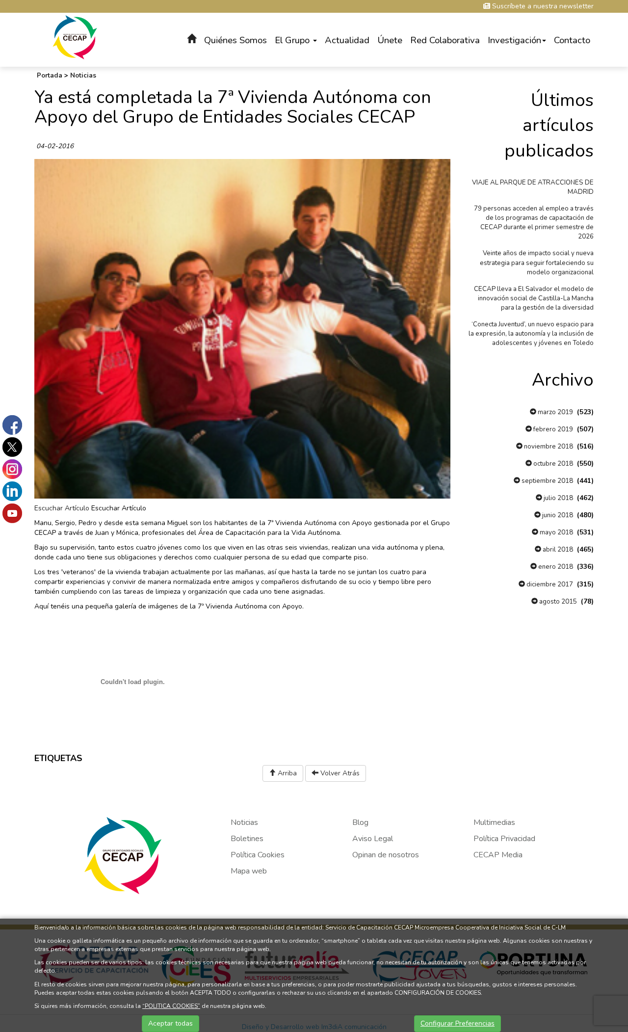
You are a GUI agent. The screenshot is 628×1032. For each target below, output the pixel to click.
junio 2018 (557, 515)
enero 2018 (555, 566)
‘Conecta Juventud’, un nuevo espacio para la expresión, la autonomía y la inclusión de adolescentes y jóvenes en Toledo (531, 333)
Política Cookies (258, 854)
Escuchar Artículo (61, 508)
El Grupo (293, 40)
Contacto (572, 40)
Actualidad (347, 40)
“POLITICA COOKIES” (171, 1006)
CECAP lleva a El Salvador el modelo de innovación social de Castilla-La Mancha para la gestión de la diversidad (534, 298)
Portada (49, 75)
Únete (389, 40)
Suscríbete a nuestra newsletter (542, 6)
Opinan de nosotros (385, 854)
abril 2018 (557, 549)
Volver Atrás (339, 773)
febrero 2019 (552, 429)
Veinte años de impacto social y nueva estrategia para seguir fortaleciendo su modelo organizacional (537, 262)
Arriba (286, 773)
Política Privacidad (504, 838)
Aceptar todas (170, 1023)
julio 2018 (557, 498)
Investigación (514, 40)
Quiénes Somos (235, 40)
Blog (360, 822)
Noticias (83, 75)
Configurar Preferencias (457, 1023)
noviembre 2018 (548, 446)
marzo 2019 (554, 412)
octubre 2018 (552, 463)
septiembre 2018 (546, 480)
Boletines (247, 838)
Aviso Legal (372, 838)
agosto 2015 (557, 601)
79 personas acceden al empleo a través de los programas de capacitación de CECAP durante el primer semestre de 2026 (534, 222)
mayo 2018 (555, 532)
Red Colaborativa (445, 40)
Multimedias (494, 822)
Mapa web (249, 871)
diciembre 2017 (549, 584)
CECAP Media (498, 854)
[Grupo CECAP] (75, 36)
